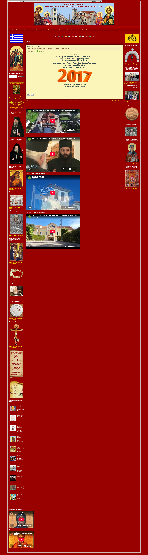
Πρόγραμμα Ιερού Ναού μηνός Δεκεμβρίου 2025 (20, 417)
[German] (62, 37)
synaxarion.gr (16, 110)
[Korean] (86, 37)
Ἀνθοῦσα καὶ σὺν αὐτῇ (17, 98)
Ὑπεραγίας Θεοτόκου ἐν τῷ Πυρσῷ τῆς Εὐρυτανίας (17, 103)
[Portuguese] (79, 37)
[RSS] (10, 550)
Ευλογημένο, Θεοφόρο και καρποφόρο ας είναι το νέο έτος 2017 (49, 49)
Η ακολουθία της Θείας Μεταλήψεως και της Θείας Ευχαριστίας (20, 448)
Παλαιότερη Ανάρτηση (117, 100)
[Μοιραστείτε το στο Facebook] (33, 95)
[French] (58, 37)
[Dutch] (72, 37)
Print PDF (41, 51)
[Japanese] (83, 37)
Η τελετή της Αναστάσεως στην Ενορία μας (20, 476)
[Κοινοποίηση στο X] (31, 95)
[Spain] (65, 37)
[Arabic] (90, 37)
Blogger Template (69, 553)
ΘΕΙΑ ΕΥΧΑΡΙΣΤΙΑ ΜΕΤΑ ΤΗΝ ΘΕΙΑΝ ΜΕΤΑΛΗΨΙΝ (20, 439)
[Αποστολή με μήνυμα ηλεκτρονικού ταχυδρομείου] (28, 95)
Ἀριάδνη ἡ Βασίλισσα (16, 104)
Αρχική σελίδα (73, 100)
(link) (99, 549)
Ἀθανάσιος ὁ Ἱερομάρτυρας (16, 100)
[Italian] (69, 37)
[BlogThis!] (29, 95)
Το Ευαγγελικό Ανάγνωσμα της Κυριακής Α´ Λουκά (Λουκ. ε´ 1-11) (20, 487)
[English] (55, 37)
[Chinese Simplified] (93, 37)
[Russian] (76, 37)
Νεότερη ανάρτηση (30, 100)
